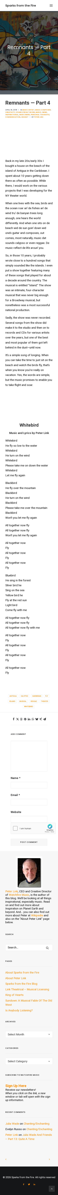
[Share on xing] (40, 719)
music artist (28, 110)
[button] (51, 5)
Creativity (10, 112)
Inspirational (11, 115)
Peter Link (38, 117)
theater (44, 701)
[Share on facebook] (13, 719)
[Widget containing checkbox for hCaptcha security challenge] (33, 828)
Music (38, 112)
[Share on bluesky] (37, 719)
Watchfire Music (19, 895)
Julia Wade (12, 1123)
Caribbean (36, 696)
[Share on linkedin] (29, 719)
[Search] (29, 947)
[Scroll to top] (52, 1188)
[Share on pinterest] (25, 719)
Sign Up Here (15, 1086)
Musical (22, 701)
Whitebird (28, 707)
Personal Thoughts (40, 115)
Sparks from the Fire (25, 112)
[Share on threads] (21, 719)
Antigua (13, 696)
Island (12, 701)
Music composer (43, 110)
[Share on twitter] (17, 719)
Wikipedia (37, 915)
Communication (13, 117)
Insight (25, 117)
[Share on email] (44, 719)
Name (15, 778)
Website (16, 812)
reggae (34, 701)
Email (15, 795)
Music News (24, 115)
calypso (24, 696)
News (44, 112)
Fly (46, 696)
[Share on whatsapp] (33, 719)
